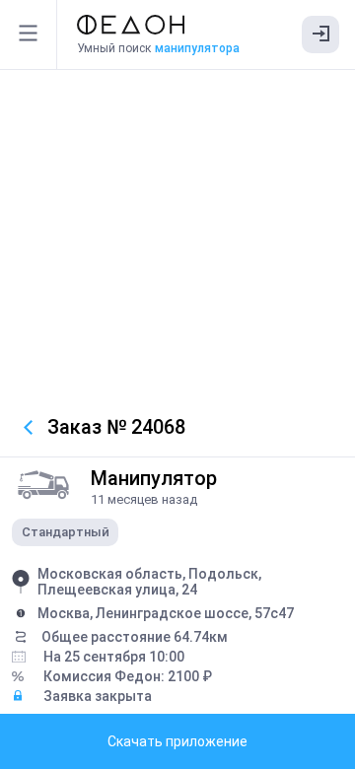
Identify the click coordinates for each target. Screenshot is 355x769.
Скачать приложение (177, 741)
